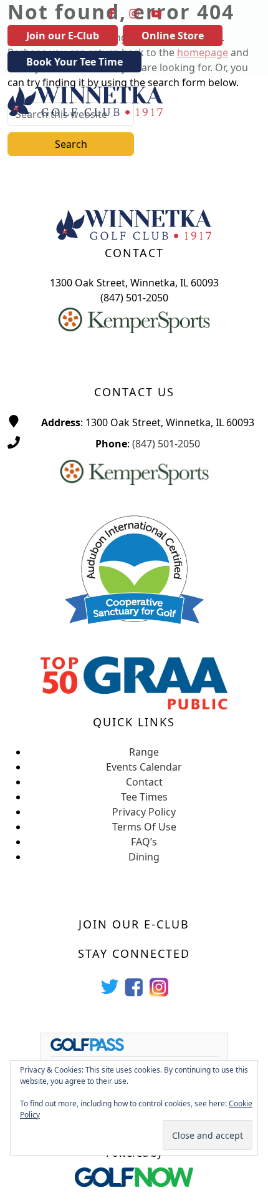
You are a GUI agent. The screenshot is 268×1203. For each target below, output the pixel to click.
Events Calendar (144, 767)
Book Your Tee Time (74, 62)
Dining (144, 857)
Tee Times (144, 797)
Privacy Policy (144, 812)
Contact (144, 782)
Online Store (172, 35)
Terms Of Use (144, 827)
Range (144, 752)
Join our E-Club (62, 35)
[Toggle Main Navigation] (243, 101)
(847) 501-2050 (166, 444)
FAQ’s (144, 842)
